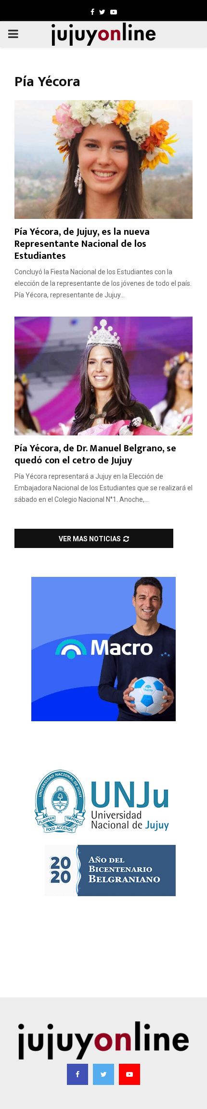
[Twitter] (103, 1074)
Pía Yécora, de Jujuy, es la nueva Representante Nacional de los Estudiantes (82, 244)
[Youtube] (129, 1074)
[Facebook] (77, 1074)
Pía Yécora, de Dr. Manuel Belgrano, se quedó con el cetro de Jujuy (95, 454)
